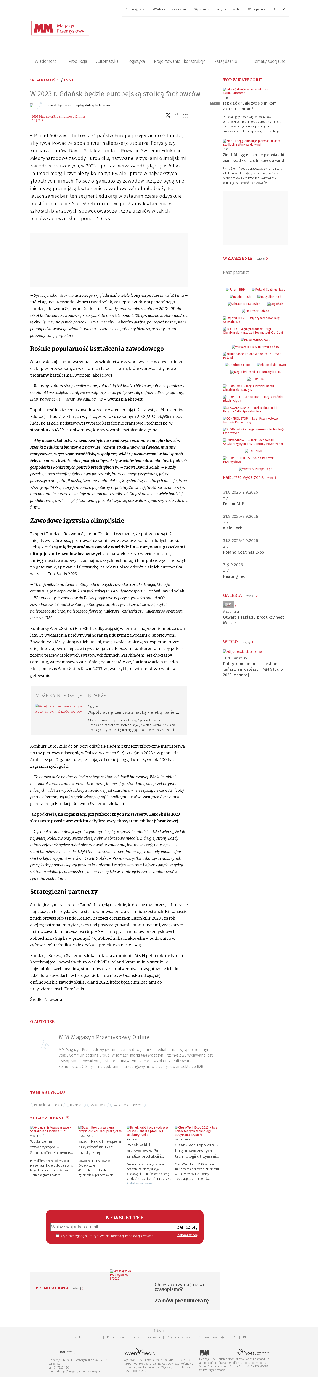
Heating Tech (235, 576)
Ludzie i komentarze (236, 658)
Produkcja (78, 61)
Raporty (93, 706)
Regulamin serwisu (179, 1337)
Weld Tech (233, 527)
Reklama (94, 1337)
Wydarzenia (202, 9)
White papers (256, 9)
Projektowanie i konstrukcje (180, 61)
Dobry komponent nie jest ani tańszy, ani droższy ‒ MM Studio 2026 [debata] (253, 669)
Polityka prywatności (212, 1337)
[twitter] (168, 115)
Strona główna (135, 9)
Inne (69, 80)
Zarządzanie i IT (229, 61)
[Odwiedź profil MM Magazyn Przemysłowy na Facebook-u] (154, 1331)
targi (226, 498)
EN (234, 1337)
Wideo (237, 9)
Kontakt (135, 1337)
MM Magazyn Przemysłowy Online (58, 116)
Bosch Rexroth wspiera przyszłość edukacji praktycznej (99, 1147)
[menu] (159, 9)
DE (245, 1337)
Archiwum (153, 1337)
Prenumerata (115, 1337)
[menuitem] (135, 10)
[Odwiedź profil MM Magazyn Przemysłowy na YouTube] (163, 1331)
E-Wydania (158, 9)
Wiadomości (46, 61)
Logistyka (136, 61)
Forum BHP (233, 503)
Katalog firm (180, 9)
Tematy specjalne (269, 61)
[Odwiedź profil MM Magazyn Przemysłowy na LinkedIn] (159, 1331)
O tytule (76, 1337)
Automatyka (107, 61)
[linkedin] (185, 115)
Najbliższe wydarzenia (249, 477)
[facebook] (176, 115)
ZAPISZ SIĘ (187, 1227)
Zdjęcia (221, 9)
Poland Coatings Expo (243, 552)
